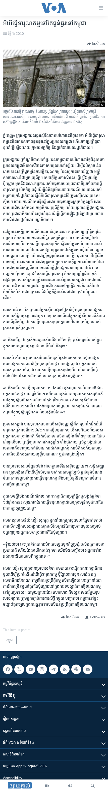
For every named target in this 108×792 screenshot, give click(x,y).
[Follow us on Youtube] (30, 669)
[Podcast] (76, 669)
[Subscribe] (87, 669)
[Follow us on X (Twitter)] (19, 669)
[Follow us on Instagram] (42, 669)
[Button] (96, 44)
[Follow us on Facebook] (8, 669)
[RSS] (65, 669)
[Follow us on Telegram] (53, 669)
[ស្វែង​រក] (92, 785)
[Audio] (69, 785)
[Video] (47, 785)
